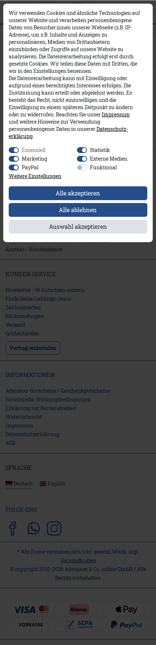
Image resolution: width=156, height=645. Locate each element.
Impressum (116, 114)
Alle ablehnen (78, 210)
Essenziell (33, 149)
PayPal (30, 167)
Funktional (103, 167)
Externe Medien (108, 158)
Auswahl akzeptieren (78, 226)
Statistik (100, 149)
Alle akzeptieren (78, 193)
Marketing (34, 158)
